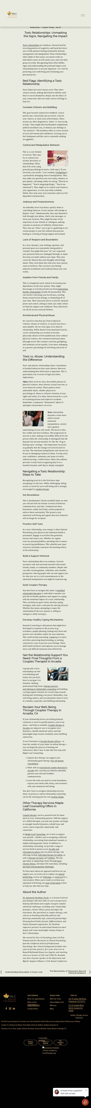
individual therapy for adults (50, 855)
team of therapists (53, 883)
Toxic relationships (31, 45)
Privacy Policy (30, 1042)
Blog (52, 1009)
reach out (59, 877)
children (51, 858)
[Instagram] (10, 1008)
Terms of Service (45, 1042)
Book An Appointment (36, 999)
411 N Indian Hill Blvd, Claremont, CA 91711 (77, 1000)
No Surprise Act (60, 1042)
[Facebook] (6, 1008)
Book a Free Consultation (32, 1003)
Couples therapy (30, 815)
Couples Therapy (48, 27)
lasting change (57, 797)
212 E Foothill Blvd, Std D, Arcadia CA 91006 (76, 1007)
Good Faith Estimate (43, 1039)
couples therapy (42, 489)
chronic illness (29, 864)
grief (59, 861)
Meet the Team (55, 999)
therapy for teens (36, 858)
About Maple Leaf (57, 1002)
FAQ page (47, 877)
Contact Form (32, 1009)
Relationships (35, 27)
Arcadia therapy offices (50, 741)
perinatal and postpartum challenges (38, 867)
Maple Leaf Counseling (35, 834)
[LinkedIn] (14, 1008)
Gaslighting (61, 172)
